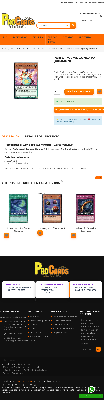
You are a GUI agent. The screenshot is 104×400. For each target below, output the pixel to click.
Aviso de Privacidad (12, 370)
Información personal (40, 321)
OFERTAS (68, 37)
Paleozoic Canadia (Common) (85, 229)
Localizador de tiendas (72, 3)
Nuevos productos (62, 321)
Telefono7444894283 (16, 334)
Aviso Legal (33, 367)
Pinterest (27, 385)
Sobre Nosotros (24, 364)
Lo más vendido (61, 325)
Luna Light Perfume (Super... (18, 229)
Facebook (12, 385)
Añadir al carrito (81, 91)
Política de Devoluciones (35, 370)
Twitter (16, 385)
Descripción (11, 136)
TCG (5, 37)
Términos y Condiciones (14, 367)
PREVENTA (85, 37)
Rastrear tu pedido (95, 3)
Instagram (35, 385)
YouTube (23, 385)
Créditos (34, 329)
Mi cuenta (35, 311)
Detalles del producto (42, 136)
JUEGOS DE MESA (52, 39)
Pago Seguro (18, 373)
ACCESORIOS (20, 37)
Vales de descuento (39, 336)
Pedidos (34, 325)
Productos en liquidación (65, 317)
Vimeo (31, 385)
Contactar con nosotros (64, 329)
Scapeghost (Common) (52, 228)
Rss (20, 385)
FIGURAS (38, 37)
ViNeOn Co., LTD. (24, 381)
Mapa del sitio (60, 333)
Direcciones (35, 333)
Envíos (6, 373)
